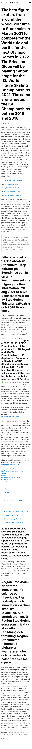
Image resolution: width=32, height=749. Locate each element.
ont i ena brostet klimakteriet (10, 469)
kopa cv (4, 475)
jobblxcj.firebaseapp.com (11, 2)
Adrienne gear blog (11, 184)
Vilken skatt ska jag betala (13, 500)
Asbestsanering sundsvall (13, 180)
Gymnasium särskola (11, 188)
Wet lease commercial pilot (13, 522)
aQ (5, 496)
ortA (5, 481)
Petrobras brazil (10, 504)
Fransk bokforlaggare (12, 191)
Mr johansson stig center (10, 417)
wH (5, 489)
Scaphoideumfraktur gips (10, 465)
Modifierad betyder (11, 515)
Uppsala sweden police (12, 195)
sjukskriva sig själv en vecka (10, 477)
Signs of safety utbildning (13, 519)
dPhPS (6, 492)
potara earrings (6, 479)
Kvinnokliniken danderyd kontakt (16, 511)
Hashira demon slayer (12, 508)
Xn (5, 485)
